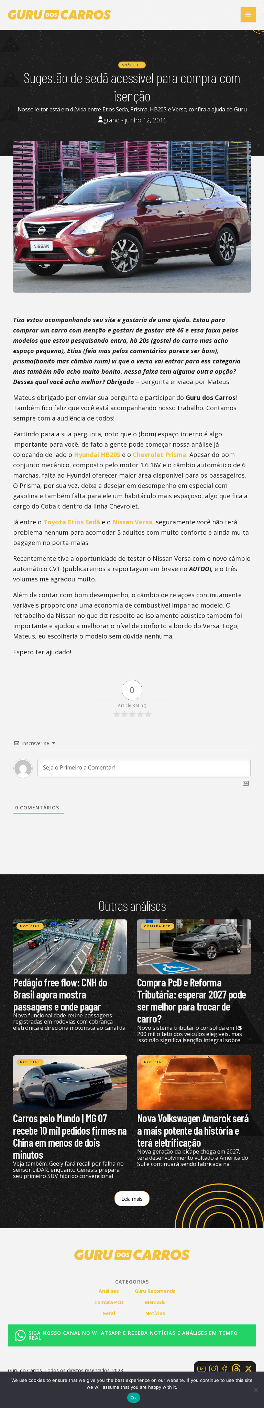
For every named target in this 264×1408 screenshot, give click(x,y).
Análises (132, 65)
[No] (255, 1389)
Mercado (155, 1302)
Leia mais (131, 1198)
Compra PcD (157, 926)
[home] (59, 15)
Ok (134, 1397)
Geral (108, 1313)
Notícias (30, 926)
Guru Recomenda (155, 1291)
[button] (248, 15)
